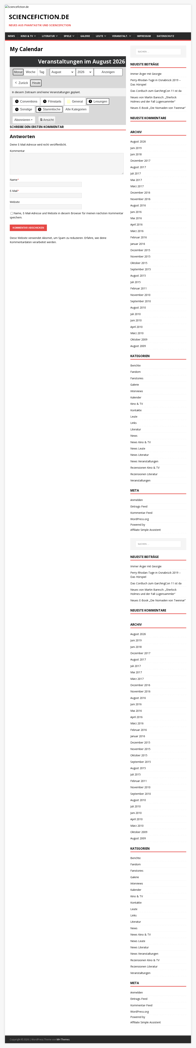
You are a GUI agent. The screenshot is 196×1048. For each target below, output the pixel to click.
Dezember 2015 (140, 250)
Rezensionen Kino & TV (144, 467)
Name (13, 180)
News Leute (137, 448)
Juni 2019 (136, 148)
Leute (99, 36)
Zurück (23, 83)
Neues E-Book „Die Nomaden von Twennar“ (158, 108)
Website (15, 202)
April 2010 (136, 327)
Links (133, 423)
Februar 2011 (138, 288)
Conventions (28, 101)
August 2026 (138, 141)
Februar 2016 (138, 237)
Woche (30, 72)
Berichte (135, 365)
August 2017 (138, 167)
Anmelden (136, 500)
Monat (18, 72)
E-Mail (13, 191)
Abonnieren (22, 119)
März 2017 (137, 186)
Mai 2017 (136, 180)
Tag (41, 72)
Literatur (48, 36)
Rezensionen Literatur (144, 474)
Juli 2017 (135, 173)
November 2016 (140, 199)
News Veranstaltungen (144, 461)
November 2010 (140, 295)
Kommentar (17, 151)
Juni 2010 (136, 320)
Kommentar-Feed (141, 513)
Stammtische (51, 109)
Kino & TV (27, 36)
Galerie (85, 36)
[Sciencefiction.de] (17, 7)
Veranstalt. (120, 36)
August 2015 (138, 275)
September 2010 (140, 301)
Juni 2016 (136, 212)
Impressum (144, 36)
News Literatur (139, 455)
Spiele (67, 36)
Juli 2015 (135, 282)
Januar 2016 (137, 244)
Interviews (136, 391)
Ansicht (47, 121)
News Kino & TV (140, 442)
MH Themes (63, 1039)
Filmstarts (54, 101)
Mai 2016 (136, 218)
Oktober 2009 (138, 339)
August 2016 (138, 205)
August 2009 (138, 346)
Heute (36, 83)
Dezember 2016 (140, 192)
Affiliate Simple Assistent (145, 530)
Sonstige (26, 109)
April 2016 (136, 224)
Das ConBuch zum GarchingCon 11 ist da (155, 91)
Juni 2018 (136, 154)
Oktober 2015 (138, 263)
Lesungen (100, 101)
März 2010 (137, 333)
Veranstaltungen (140, 480)
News (11, 36)
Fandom (135, 372)
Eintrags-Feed (138, 506)
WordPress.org (139, 519)
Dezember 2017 (140, 160)
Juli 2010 (135, 314)
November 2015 (140, 256)
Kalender (135, 397)
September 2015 (140, 269)
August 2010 (138, 307)
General (77, 101)
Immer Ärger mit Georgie (146, 74)
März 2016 (137, 231)
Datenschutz (165, 36)
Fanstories (136, 378)
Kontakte (136, 410)
